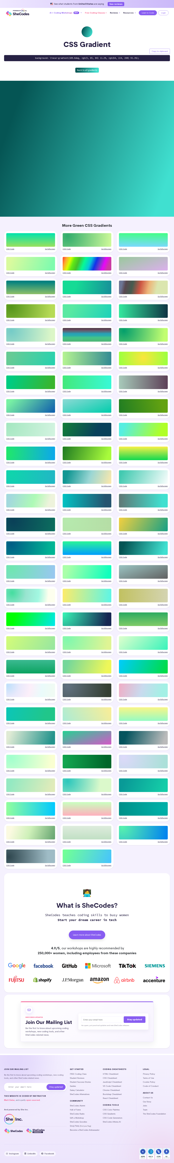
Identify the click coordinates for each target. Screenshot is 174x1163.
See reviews (115, 4)
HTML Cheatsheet (110, 1074)
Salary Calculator (77, 1090)
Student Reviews (77, 1078)
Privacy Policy (149, 1074)
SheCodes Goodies (78, 1122)
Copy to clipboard (160, 51)
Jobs (145, 1105)
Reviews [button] (114, 13)
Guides (73, 1086)
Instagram (14, 1153)
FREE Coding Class (78, 1074)
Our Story (147, 1101)
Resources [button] (128, 13)
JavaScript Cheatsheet (112, 1082)
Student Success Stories (80, 1082)
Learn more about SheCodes (87, 934)
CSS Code (10, 249)
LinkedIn (31, 1153)
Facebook (49, 1153)
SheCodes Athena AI (112, 1122)
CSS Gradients (109, 1114)
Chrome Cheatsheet (111, 1090)
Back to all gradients (87, 70)
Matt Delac (9, 1100)
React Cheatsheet (110, 1098)
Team (145, 1109)
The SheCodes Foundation (154, 1114)
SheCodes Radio (77, 1114)
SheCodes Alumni (77, 1105)
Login (163, 13)
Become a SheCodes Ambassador (84, 1130)
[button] (65, 12)
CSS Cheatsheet (110, 1078)
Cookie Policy (149, 1082)
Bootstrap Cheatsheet (112, 1094)
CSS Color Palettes (111, 1109)
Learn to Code (148, 13)
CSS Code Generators (112, 1118)
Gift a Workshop (77, 1118)
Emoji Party (74, 1126)
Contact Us (148, 1097)
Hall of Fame (75, 1109)
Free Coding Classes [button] (95, 13)
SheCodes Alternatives (79, 1094)
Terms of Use (148, 1078)
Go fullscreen (50, 249)
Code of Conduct (151, 1086)
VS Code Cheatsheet (112, 1086)
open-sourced (33, 1100)
